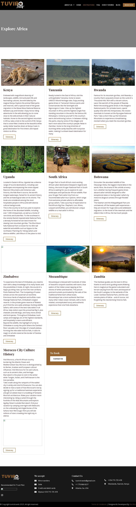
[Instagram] (2, 495)
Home (78, 5)
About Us (68, 5)
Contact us (58, 359)
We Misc (133, 504)
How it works (108, 5)
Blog (118, 5)
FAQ (98, 5)
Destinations (88, 5)
